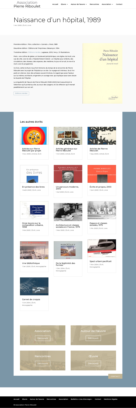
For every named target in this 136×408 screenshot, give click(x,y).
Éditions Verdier (34, 52)
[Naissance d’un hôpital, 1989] (102, 104)
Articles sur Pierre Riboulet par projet (31, 150)
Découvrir (42, 338)
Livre (29, 25)
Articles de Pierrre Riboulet (99, 150)
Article (34, 154)
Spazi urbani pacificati (100, 261)
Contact (119, 4)
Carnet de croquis (31, 299)
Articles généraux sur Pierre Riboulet (66, 150)
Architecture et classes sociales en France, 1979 (68, 226)
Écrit (25, 25)
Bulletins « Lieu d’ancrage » (81, 399)
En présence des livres (33, 187)
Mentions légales (110, 399)
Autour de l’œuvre (78, 4)
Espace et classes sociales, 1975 (98, 224)
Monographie (41, 266)
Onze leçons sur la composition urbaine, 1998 (32, 225)
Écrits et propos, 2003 (100, 187)
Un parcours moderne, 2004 (67, 188)
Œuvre (63, 4)
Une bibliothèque (31, 263)
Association (106, 4)
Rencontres (94, 4)
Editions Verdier (21, 93)
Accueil (55, 4)
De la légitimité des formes (65, 264)
